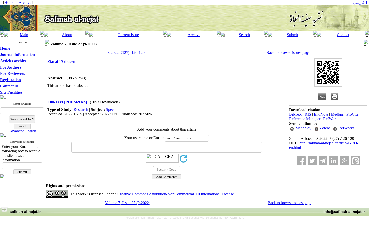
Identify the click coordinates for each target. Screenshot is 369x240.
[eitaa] (355, 160)
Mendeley (303, 128)
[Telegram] (323, 160)
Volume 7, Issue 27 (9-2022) (127, 203)
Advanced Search (22, 131)
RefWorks (331, 119)
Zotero (325, 128)
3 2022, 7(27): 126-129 (126, 52)
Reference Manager (304, 119)
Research (81, 109)
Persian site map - (136, 217)
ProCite (352, 114)
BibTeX (295, 114)
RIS (308, 114)
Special (111, 109)
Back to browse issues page (288, 52)
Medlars (337, 114)
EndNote (321, 114)
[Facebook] (301, 160)
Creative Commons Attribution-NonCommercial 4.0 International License (175, 194)
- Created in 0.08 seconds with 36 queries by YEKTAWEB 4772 (206, 217)
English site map (157, 217)
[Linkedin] (333, 160)
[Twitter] (312, 160)
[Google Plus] (344, 160)
